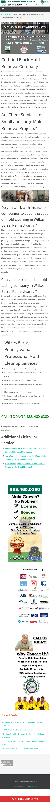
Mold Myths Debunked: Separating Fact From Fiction (22, 730)
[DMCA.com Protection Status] (7, 766)
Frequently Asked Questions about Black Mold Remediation (20, 428)
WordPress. (33, 787)
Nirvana (24, 787)
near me (8, 14)
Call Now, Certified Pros (26, 798)
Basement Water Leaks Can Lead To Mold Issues (20, 748)
